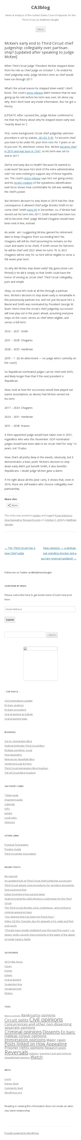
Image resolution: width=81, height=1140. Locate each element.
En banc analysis (14, 705)
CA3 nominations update (19, 700)
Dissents (51, 1032)
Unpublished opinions (17, 1057)
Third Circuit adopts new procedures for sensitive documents (39, 885)
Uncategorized (13, 988)
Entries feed (11, 1083)
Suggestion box (13, 984)
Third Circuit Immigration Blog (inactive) (26, 768)
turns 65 (32, 210)
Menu (41, 29)
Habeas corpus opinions (26, 1035)
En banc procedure (15, 709)
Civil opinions (46, 1019)
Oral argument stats (16, 718)
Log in (8, 1079)
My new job (11, 876)
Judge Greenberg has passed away (25, 894)
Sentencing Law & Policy (18, 763)
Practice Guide (13, 849)
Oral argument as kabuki (19, 714)
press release (35, 92)
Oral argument (13, 979)
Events (8, 970)
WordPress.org (13, 1092)
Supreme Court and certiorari (55, 1053)
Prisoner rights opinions (24, 1047)
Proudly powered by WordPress (22, 1133)
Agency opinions (13, 1015)
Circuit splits (16, 1020)
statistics (34, 1053)
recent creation (23, 182)
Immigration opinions (25, 1039)
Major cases (56, 1040)
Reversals (16, 1052)
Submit (10, 619)
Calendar (10, 804)
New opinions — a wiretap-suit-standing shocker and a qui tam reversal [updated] (58, 553)
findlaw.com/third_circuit (18, 750)
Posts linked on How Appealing (36, 1044)
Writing (8, 993)
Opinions (10, 822)
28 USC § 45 (46, 138)
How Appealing (13, 754)
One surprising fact (15, 889)
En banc (68, 1032)
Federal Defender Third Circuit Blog (24, 745)
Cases (8, 966)
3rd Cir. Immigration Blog (18, 741)
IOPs (7, 808)
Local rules (11, 817)
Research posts (32, 520)
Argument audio (14, 799)
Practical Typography (16, 844)
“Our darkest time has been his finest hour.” (30, 916)
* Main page (11, 795)
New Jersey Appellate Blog (19, 759)
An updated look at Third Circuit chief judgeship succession (38, 880)
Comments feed (14, 1088)
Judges (37, 515)
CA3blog (40, 7)
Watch (37, 1057)
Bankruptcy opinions (38, 1015)
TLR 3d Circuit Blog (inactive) (20, 772)
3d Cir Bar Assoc (14, 961)
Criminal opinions (23, 1031)
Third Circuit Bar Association (20, 853)
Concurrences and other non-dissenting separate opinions (38, 1026)
